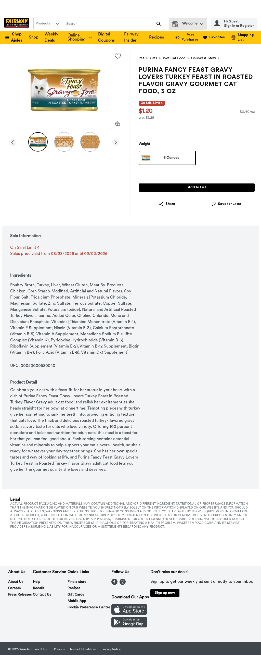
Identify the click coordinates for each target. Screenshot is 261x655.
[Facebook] (114, 584)
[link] (187, 37)
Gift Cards (76, 595)
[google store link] (129, 626)
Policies (59, 649)
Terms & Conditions (83, 649)
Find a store (77, 582)
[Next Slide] (115, 141)
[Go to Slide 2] (64, 142)
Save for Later (229, 204)
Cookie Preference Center (89, 607)
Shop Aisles (16, 37)
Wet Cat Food (174, 58)
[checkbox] (118, 56)
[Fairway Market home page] (17, 24)
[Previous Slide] (12, 141)
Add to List (197, 187)
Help (36, 582)
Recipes (156, 37)
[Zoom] (118, 124)
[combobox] (47, 24)
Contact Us (42, 595)
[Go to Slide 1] (38, 142)
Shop (33, 37)
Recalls (38, 588)
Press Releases (20, 595)
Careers (14, 588)
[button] (202, 22)
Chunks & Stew (203, 58)
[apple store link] (129, 614)
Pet (141, 58)
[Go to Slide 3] (90, 142)
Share (170, 204)
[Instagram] (123, 584)
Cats (153, 58)
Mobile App (77, 601)
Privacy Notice (111, 649)
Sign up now (165, 593)
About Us (15, 582)
